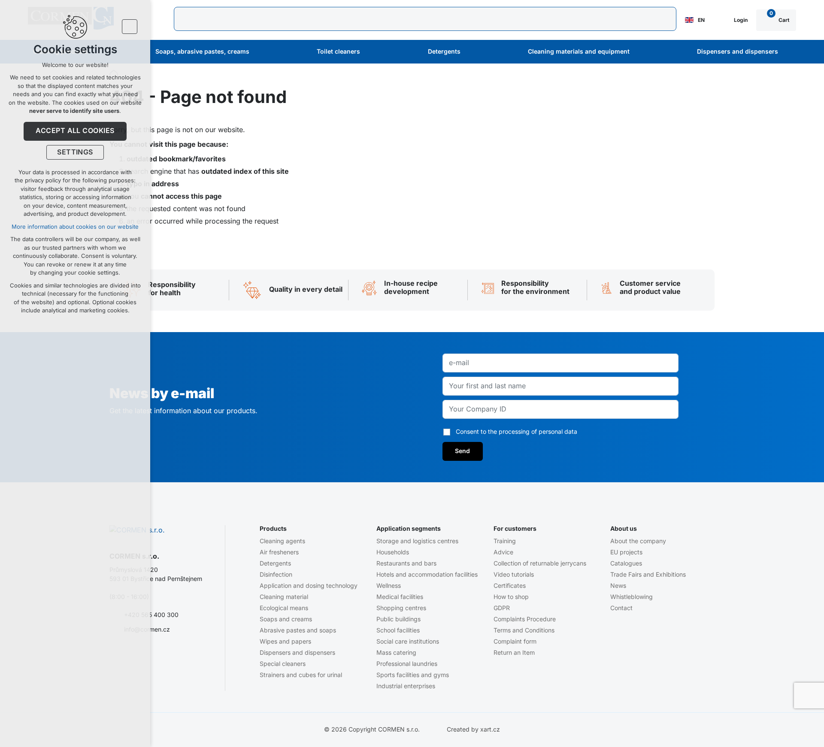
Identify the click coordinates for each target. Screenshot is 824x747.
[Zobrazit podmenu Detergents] (472, 51)
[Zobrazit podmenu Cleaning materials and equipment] (641, 51)
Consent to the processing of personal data (516, 431)
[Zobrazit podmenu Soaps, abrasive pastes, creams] (260, 51)
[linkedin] (165, 657)
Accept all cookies (75, 131)
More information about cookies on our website (75, 227)
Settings (75, 152)
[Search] (425, 19)
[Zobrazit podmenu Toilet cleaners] (371, 51)
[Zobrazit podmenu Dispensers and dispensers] (789, 51)
